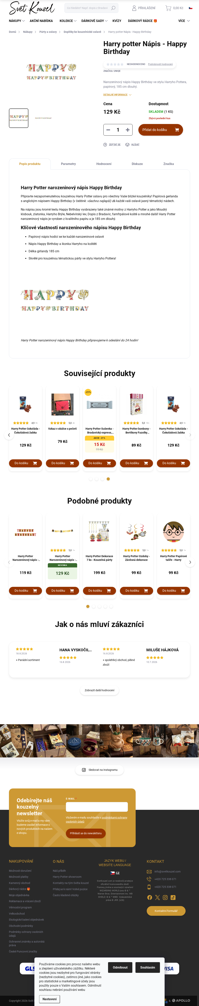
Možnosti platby (18, 876)
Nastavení (50, 999)
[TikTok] (173, 897)
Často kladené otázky (66, 895)
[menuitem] (17, 21)
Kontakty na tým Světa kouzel (71, 883)
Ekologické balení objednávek (26, 919)
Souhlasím (147, 967)
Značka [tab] (168, 164)
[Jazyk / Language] (190, 8)
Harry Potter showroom (67, 876)
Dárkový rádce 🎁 (19, 889)
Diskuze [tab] (137, 164)
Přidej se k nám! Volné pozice (70, 889)
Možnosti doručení (20, 870)
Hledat (113, 8)
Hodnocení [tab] (103, 164)
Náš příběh (59, 870)
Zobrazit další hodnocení (99, 690)
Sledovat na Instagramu (103, 769)
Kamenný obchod (19, 883)
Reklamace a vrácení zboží (25, 901)
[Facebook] (150, 897)
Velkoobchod (17, 913)
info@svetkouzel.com (167, 871)
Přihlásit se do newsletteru (86, 833)
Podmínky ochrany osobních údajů (26, 933)
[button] (91, 479)
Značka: (111, 71)
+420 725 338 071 (165, 879)
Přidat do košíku (154, 130)
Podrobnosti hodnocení (160, 64)
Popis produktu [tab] (29, 164)
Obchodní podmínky (21, 925)
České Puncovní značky (23, 951)
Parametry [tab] (68, 164)
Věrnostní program (20, 907)
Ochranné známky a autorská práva (27, 943)
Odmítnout (120, 967)
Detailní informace (115, 94)
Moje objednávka (19, 895)
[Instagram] (165, 897)
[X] (157, 897)
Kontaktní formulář (166, 910)
